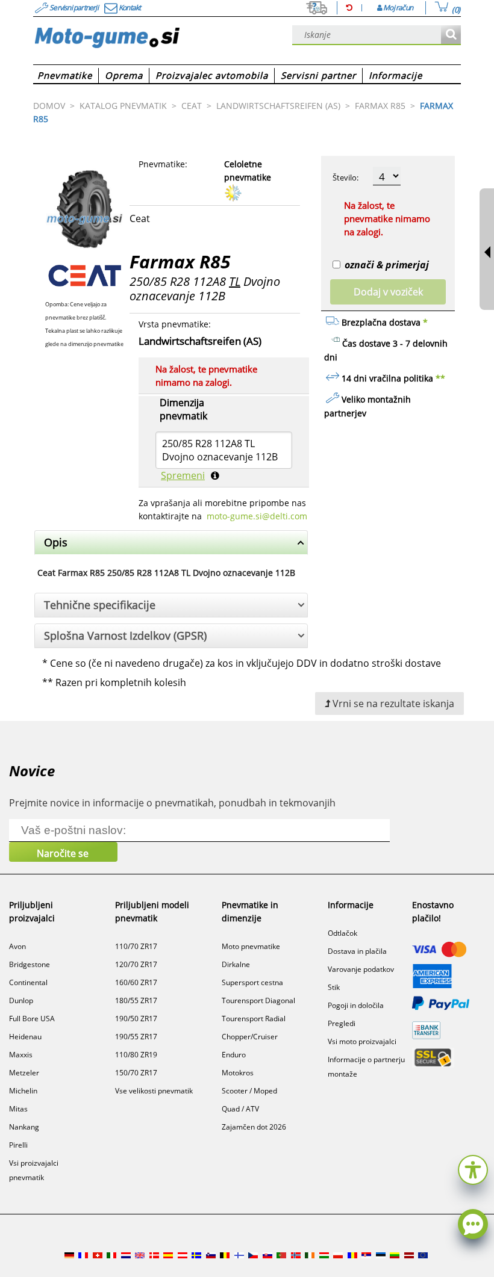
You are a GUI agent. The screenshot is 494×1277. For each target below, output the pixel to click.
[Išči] (451, 35)
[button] (473, 1168)
